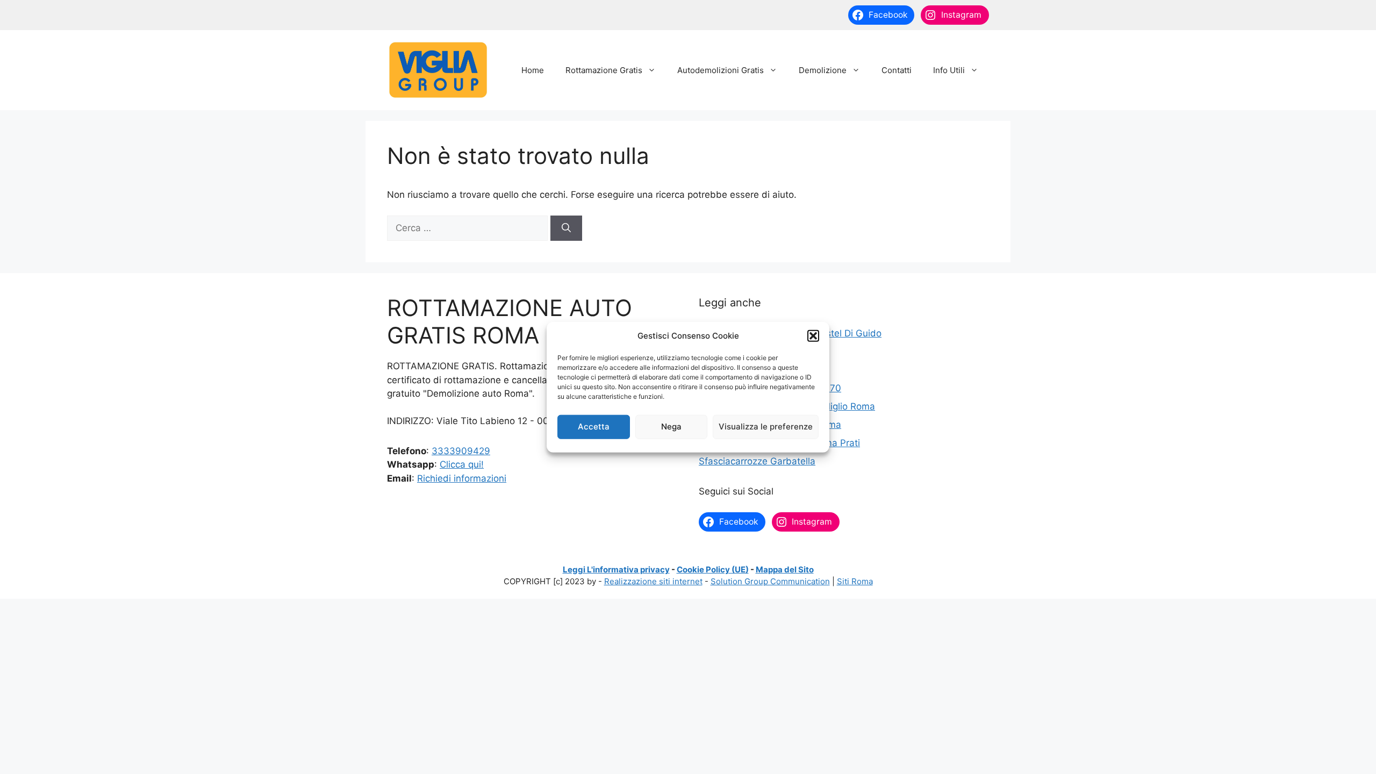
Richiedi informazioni (461, 478)
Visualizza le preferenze (766, 426)
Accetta (594, 426)
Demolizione (823, 70)
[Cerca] (566, 228)
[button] (813, 336)
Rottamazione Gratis (603, 70)
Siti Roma (855, 581)
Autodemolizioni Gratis (720, 70)
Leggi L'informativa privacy (616, 569)
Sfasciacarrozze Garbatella (757, 461)
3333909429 (461, 451)
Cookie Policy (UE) (713, 569)
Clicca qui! (462, 464)
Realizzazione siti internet (653, 581)
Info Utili (949, 70)
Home (532, 70)
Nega (671, 426)
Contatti (897, 70)
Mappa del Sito (785, 569)
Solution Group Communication (770, 581)
